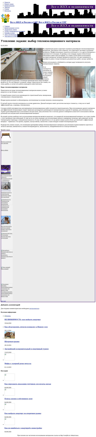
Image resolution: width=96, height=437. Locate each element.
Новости (7, 2)
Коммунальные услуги (11, 28)
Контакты (7, 11)
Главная (7, 26)
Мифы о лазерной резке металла (17, 363)
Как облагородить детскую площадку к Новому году (26, 327)
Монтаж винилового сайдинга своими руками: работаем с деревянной (6, 229)
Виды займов (4, 150)
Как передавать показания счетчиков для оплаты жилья (27, 384)
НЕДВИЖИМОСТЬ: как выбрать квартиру (22, 319)
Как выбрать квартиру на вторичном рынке (22, 413)
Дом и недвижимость (11, 34)
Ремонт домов (9, 4)
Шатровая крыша (11, 341)
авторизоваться (34, 308)
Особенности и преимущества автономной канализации (5, 208)
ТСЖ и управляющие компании (14, 31)
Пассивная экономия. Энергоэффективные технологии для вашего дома (6, 294)
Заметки (7, 7)
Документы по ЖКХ (11, 36)
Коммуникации (9, 5)
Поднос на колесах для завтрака (6, 142)
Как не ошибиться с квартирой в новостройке (23, 428)
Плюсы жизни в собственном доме (18, 399)
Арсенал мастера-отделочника (6, 237)
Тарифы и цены (9, 33)
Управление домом (10, 29)
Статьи (6, 9)
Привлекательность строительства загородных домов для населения (6, 195)
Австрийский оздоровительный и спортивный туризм (26, 349)
